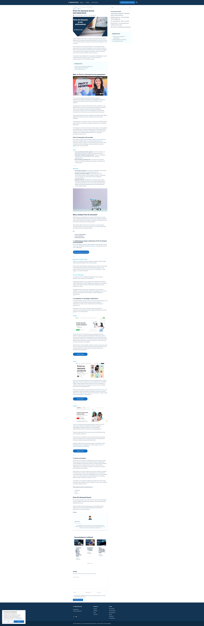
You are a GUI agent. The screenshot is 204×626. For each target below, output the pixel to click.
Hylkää (8, 621)
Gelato (74, 361)
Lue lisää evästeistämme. (18, 618)
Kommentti (76, 577)
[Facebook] (76, 617)
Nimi (74, 592)
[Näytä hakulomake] (137, 2)
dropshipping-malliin (96, 139)
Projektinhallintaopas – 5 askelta (90, 549)
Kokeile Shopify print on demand (81, 252)
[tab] (89, 563)
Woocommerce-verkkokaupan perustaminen (121, 27)
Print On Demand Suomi (80, 69)
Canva (76, 491)
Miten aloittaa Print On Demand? (81, 67)
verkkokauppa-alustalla (90, 246)
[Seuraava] (104, 551)
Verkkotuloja (80, 15)
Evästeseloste (112, 612)
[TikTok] (74, 617)
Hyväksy (19, 621)
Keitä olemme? (95, 2)
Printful (75, 406)
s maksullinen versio (100, 389)
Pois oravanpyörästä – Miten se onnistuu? (120, 21)
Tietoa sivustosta (111, 615)
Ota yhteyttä (111, 608)
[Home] (73, 6)
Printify (75, 315)
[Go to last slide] (76, 551)
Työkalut (79, 8)
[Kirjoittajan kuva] (73, 15)
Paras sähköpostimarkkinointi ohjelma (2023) (101, 550)
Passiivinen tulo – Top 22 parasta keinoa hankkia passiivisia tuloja (78, 552)
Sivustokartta (112, 618)
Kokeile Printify (80, 354)
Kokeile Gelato (80, 399)
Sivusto (99, 592)
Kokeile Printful (80, 451)
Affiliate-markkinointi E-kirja (127, 2)
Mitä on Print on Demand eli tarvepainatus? (84, 66)
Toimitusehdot (112, 610)
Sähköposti (88, 592)
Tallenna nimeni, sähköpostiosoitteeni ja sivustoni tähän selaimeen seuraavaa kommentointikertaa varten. (89, 596)
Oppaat (74, 8)
